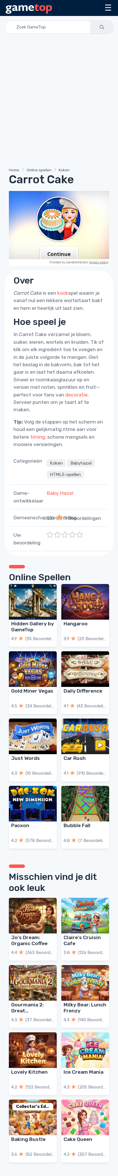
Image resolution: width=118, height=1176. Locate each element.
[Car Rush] (85, 736)
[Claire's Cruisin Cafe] (85, 915)
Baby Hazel (60, 493)
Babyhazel (81, 462)
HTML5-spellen (65, 474)
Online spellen (39, 170)
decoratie (76, 395)
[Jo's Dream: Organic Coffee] (33, 915)
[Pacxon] (33, 803)
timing (37, 437)
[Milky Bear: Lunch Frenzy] (85, 983)
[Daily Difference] (85, 669)
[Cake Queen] (85, 1117)
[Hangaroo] (85, 602)
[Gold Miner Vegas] (33, 669)
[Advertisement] (59, 101)
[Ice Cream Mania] (85, 1050)
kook (62, 293)
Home (14, 170)
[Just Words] (33, 736)
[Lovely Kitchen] (33, 1050)
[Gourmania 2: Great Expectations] (33, 983)
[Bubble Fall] (85, 803)
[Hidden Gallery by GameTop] (33, 602)
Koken (64, 170)
